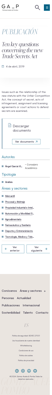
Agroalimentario (13, 219)
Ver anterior (15, 248)
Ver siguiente (36, 248)
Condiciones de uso (26, 350)
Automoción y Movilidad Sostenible (19, 213)
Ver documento (24, 141)
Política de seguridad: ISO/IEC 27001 (26, 336)
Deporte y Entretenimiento (19, 230)
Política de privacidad (26, 360)
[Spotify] (29, 371)
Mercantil (10, 196)
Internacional (31, 305)
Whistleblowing (26, 345)
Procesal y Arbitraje (15, 201)
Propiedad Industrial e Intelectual (19, 207)
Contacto (42, 312)
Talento (28, 312)
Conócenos (9, 291)
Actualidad (24, 298)
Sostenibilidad (11, 312)
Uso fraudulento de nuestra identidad (26, 341)
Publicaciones (11, 305)
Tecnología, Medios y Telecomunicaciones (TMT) (19, 236)
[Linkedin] (17, 371)
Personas (8, 298)
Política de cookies (26, 355)
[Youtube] (35, 371)
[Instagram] (23, 371)
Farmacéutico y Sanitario (18, 225)
